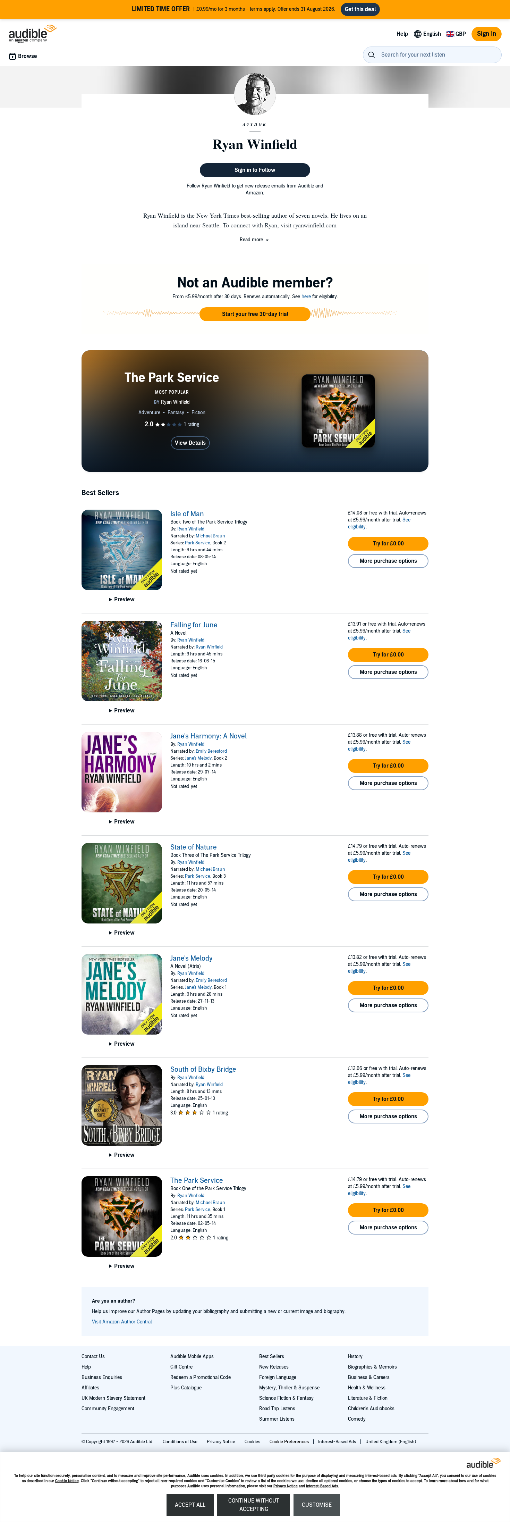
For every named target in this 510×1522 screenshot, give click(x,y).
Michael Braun (210, 536)
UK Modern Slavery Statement (113, 1398)
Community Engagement (108, 1409)
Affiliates (90, 1388)
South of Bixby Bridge (203, 1069)
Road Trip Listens (277, 1409)
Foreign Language (277, 1377)
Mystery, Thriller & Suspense (289, 1388)
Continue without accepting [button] (253, 1505)
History (355, 1357)
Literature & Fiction (368, 1398)
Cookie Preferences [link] (289, 1442)
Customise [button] (316, 1505)
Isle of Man (187, 514)
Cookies (253, 1442)
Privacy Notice (285, 1486)
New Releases (274, 1367)
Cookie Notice (67, 1481)
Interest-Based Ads (322, 1486)
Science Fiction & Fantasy (286, 1398)
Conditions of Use (180, 1442)
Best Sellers (271, 1357)
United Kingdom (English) (390, 1442)
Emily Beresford (211, 751)
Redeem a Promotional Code (200, 1377)
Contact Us (93, 1357)
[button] (255, 240)
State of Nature (193, 847)
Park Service (197, 543)
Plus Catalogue (186, 1388)
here (306, 297)
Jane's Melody (198, 758)
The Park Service (196, 1181)
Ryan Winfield (190, 529)
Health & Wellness (366, 1388)
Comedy (357, 1419)
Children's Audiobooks (371, 1409)
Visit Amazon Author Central (122, 1322)
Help (86, 1367)
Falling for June (194, 625)
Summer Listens (277, 1419)
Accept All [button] (190, 1505)
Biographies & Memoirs (372, 1367)
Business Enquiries (102, 1377)
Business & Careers (369, 1377)
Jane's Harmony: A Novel (208, 736)
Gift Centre (181, 1367)
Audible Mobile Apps (192, 1357)
